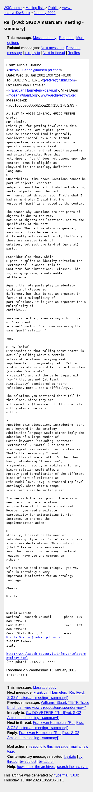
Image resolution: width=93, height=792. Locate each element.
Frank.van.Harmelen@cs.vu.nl (32, 90)
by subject (28, 761)
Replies (73, 53)
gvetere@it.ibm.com (59, 80)
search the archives (72, 767)
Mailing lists (35, 8)
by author (46, 761)
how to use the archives (36, 767)
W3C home (13, 8)
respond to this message (48, 746)
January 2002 (45, 13)
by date (70, 756)
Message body (44, 38)
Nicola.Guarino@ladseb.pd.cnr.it (34, 70)
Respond (66, 38)
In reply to (32, 53)
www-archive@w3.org (58, 95)
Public (53, 8)
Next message (52, 48)
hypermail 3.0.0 (65, 775)
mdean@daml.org (22, 95)
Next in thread (54, 53)
